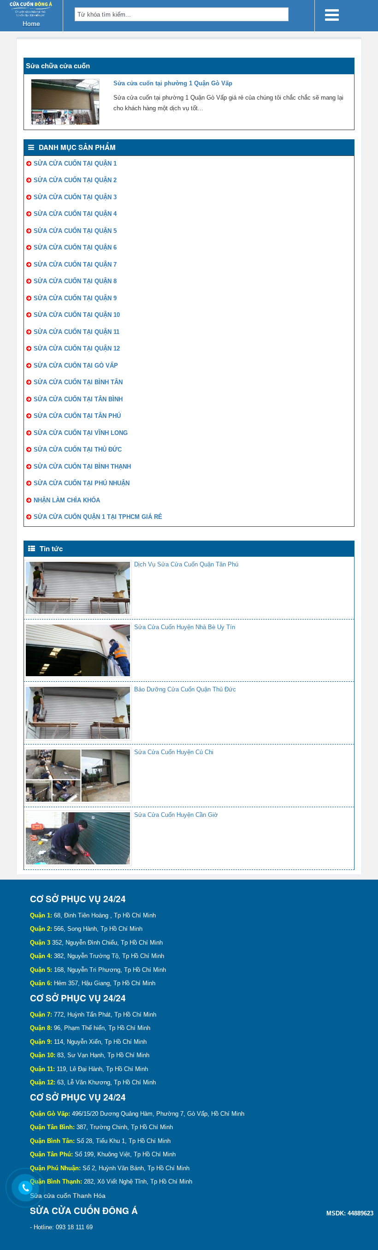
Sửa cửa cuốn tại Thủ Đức (78, 449)
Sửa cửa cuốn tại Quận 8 (75, 281)
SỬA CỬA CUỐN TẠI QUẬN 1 (75, 163)
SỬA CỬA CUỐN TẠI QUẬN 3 (75, 197)
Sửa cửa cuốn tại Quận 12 (77, 348)
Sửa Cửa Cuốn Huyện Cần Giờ (176, 814)
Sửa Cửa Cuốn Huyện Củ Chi (173, 752)
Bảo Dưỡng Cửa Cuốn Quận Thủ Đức (185, 689)
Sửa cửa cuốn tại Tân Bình (78, 399)
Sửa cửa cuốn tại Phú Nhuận (82, 483)
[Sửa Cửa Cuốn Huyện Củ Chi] (78, 776)
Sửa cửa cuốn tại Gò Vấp (76, 365)
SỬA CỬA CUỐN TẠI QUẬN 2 (75, 180)
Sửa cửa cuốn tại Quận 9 (75, 298)
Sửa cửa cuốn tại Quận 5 (75, 230)
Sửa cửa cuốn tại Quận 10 (77, 314)
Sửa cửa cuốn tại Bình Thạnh (82, 466)
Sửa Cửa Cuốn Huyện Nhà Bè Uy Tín (184, 627)
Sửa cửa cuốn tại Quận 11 (76, 331)
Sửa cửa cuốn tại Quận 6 (75, 247)
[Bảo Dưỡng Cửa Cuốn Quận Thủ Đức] (78, 713)
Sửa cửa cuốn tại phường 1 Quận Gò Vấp (172, 83)
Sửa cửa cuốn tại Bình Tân (78, 382)
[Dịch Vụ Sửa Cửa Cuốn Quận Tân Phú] (78, 588)
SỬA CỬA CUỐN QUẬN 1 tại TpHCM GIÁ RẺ (98, 516)
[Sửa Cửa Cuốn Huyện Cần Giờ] (78, 838)
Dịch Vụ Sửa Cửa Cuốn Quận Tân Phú (186, 564)
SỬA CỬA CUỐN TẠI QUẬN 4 (75, 213)
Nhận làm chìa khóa (67, 500)
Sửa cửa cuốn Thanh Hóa (68, 1195)
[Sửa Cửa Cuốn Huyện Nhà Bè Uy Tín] (78, 651)
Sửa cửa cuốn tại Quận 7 (75, 264)
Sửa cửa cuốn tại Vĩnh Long (81, 432)
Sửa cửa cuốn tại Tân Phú (77, 415)
